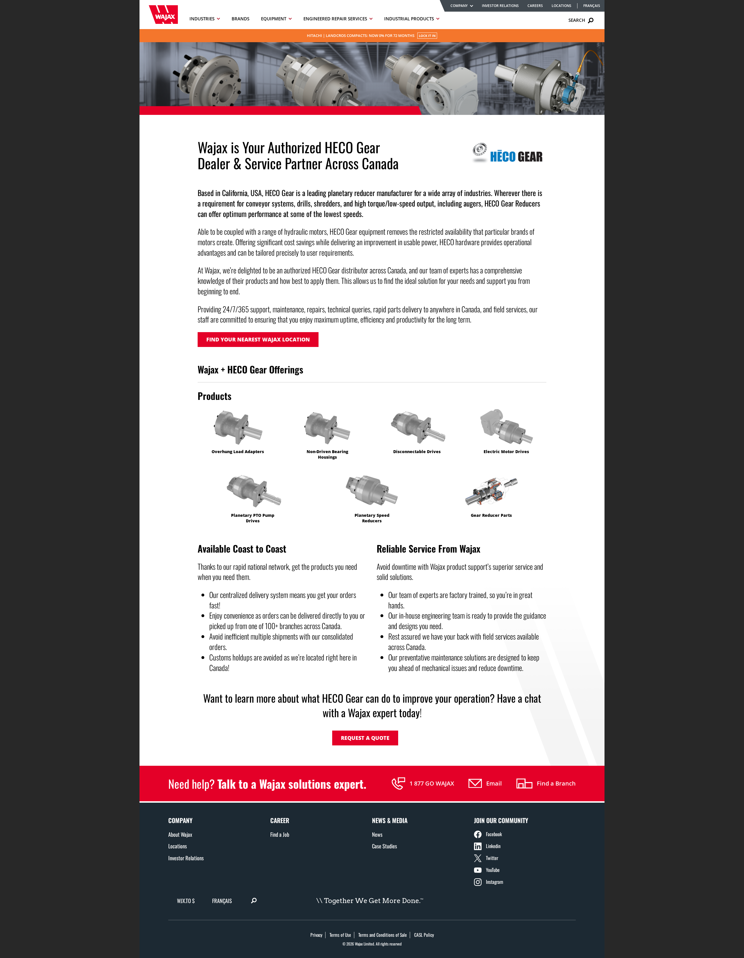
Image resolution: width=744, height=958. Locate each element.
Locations (561, 5)
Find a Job (279, 834)
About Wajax (180, 834)
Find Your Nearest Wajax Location (258, 339)
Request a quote (365, 737)
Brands (240, 19)
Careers (535, 5)
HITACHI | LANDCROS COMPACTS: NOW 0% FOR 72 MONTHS (371, 35)
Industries (201, 19)
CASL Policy (424, 934)
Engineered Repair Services (335, 19)
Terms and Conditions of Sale (382, 934)
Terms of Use (340, 934)
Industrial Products (409, 19)
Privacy (316, 934)
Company (459, 5)
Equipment (273, 19)
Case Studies (384, 846)
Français (591, 5)
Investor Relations (500, 5)
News (377, 834)
